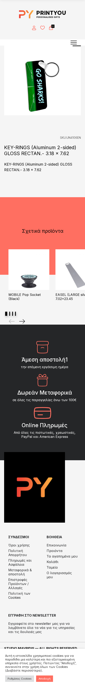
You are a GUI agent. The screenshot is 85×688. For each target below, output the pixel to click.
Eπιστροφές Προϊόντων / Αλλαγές (18, 584)
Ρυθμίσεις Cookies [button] (20, 678)
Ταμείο (52, 567)
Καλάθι (52, 562)
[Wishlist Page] (42, 28)
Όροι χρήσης (19, 545)
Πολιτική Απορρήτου (17, 553)
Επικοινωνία (56, 545)
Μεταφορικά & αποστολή (20, 572)
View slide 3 (12, 314)
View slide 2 (9, 314)
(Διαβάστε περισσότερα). (24, 670)
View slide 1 (6, 314)
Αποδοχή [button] (45, 678)
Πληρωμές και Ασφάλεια (20, 562)
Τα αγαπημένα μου (62, 556)
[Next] (22, 321)
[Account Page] (34, 28)
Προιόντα (55, 551)
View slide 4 (15, 314)
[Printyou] (42, 14)
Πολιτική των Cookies (19, 595)
